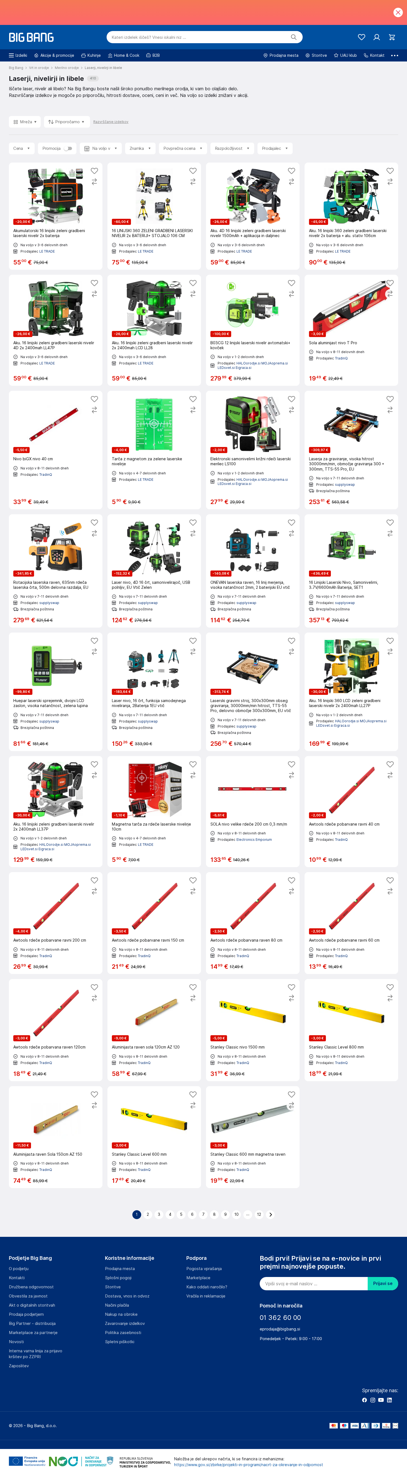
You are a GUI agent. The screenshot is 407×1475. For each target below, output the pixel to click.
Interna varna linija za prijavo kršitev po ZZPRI (35, 1353)
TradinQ (341, 358)
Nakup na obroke (121, 1314)
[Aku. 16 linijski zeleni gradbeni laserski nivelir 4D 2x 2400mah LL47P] (55, 330)
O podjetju (19, 1268)
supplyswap (345, 484)
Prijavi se (383, 1283)
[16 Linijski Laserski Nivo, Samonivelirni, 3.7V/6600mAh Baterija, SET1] (351, 571)
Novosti (16, 1341)
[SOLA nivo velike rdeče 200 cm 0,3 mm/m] (252, 811)
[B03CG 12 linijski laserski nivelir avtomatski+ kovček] (252, 330)
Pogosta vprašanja (204, 1268)
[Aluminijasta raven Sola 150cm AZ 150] (55, 1137)
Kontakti (17, 1277)
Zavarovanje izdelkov (125, 1323)
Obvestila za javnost (28, 1296)
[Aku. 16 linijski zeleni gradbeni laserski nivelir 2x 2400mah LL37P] (55, 811)
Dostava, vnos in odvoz (127, 1296)
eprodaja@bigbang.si (280, 1329)
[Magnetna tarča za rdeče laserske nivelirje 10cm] (154, 811)
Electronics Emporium (254, 839)
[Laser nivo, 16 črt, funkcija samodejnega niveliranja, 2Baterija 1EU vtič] (154, 692)
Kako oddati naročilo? (206, 1286)
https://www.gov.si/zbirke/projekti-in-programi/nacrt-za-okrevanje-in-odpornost (248, 1465)
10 (237, 1214)
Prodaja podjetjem (26, 1314)
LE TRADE (47, 251)
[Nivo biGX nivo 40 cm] (55, 450)
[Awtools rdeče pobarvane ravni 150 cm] (154, 923)
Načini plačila (117, 1305)
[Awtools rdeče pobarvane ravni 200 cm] (55, 923)
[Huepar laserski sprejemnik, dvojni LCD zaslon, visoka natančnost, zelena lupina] (55, 692)
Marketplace (198, 1277)
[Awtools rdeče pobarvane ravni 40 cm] (351, 811)
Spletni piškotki (119, 1341)
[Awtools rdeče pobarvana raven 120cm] (55, 1030)
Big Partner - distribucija (32, 1323)
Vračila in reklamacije (205, 1296)
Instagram (372, 1399)
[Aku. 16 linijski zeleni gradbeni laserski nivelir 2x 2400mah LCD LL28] (154, 330)
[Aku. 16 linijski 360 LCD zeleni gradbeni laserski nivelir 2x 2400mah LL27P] (351, 692)
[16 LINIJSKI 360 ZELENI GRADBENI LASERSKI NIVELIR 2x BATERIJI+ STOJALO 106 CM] (154, 216)
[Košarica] (392, 37)
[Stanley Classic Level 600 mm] (154, 1137)
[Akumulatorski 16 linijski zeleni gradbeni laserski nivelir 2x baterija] (55, 216)
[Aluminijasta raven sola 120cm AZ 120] (154, 1030)
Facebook (364, 1399)
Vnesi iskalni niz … (149, 37)
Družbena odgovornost (31, 1286)
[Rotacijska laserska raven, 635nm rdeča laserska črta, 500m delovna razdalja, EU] (55, 571)
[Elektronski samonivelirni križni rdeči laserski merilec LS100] (252, 450)
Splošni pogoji (118, 1277)
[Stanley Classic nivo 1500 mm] (252, 1030)
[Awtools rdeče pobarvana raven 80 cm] (252, 923)
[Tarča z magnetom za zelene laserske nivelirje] (154, 450)
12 (259, 1214)
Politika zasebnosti (123, 1332)
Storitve (113, 1286)
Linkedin (389, 1399)
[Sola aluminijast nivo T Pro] (351, 330)
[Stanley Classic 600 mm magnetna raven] (252, 1137)
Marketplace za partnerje (33, 1332)
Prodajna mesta (120, 1268)
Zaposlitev (19, 1365)
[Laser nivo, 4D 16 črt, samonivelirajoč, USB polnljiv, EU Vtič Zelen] (154, 571)
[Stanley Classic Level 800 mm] (351, 1030)
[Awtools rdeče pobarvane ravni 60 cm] (351, 923)
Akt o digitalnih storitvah (32, 1305)
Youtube (380, 1399)
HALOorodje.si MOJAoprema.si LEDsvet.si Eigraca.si (253, 481)
